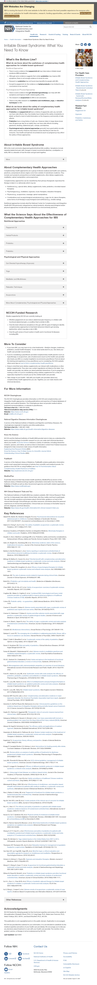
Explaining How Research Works (15, 449)
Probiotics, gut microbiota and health (23, 581)
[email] (81, 44)
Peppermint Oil (80, 110)
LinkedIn (11, 958)
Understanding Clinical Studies (14, 453)
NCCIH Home (38, 953)
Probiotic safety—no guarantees (22, 601)
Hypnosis (78, 114)
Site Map (66, 971)
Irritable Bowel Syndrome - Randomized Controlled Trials (83, 88)
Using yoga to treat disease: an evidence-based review (28, 772)
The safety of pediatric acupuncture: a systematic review (44, 525)
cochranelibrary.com (16, 819)
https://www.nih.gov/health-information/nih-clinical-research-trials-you (35, 508)
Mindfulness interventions (21, 629)
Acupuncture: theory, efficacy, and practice (27, 740)
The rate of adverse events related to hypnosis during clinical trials (35, 575)
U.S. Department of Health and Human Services (20, 23)
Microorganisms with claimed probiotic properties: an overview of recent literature (36, 665)
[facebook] (86, 44)
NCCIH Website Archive (71, 975)
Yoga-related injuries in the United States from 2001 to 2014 (38, 839)
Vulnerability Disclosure (71, 964)
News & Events (75, 34)
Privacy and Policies (70, 953)
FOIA (65, 960)
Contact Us (40, 946)
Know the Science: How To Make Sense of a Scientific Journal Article (27, 451)
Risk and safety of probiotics (28, 645)
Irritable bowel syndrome (31, 690)
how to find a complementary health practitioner (37, 363)
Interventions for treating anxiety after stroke (50, 746)
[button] (35, 159)
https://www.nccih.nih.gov (19, 412)
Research (43, 34)
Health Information (15, 39)
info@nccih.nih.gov (15, 414)
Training (65, 34)
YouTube (25, 958)
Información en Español (71, 23)
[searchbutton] (90, 26)
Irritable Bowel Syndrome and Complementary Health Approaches (83, 80)
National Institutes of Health (44, 23)
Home (6, 39)
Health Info (34, 34)
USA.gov (37, 966)
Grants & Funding (54, 34)
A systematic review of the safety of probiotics (42, 639)
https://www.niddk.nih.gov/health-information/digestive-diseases (33, 429)
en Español (67, 967)
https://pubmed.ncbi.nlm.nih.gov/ (22, 471)
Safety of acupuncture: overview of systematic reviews (45, 587)
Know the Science (23, 442)
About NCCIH (87, 34)
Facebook (25, 954)
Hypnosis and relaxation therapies (37, 859)
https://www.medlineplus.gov (21, 486)
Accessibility (67, 956)
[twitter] (89, 44)
